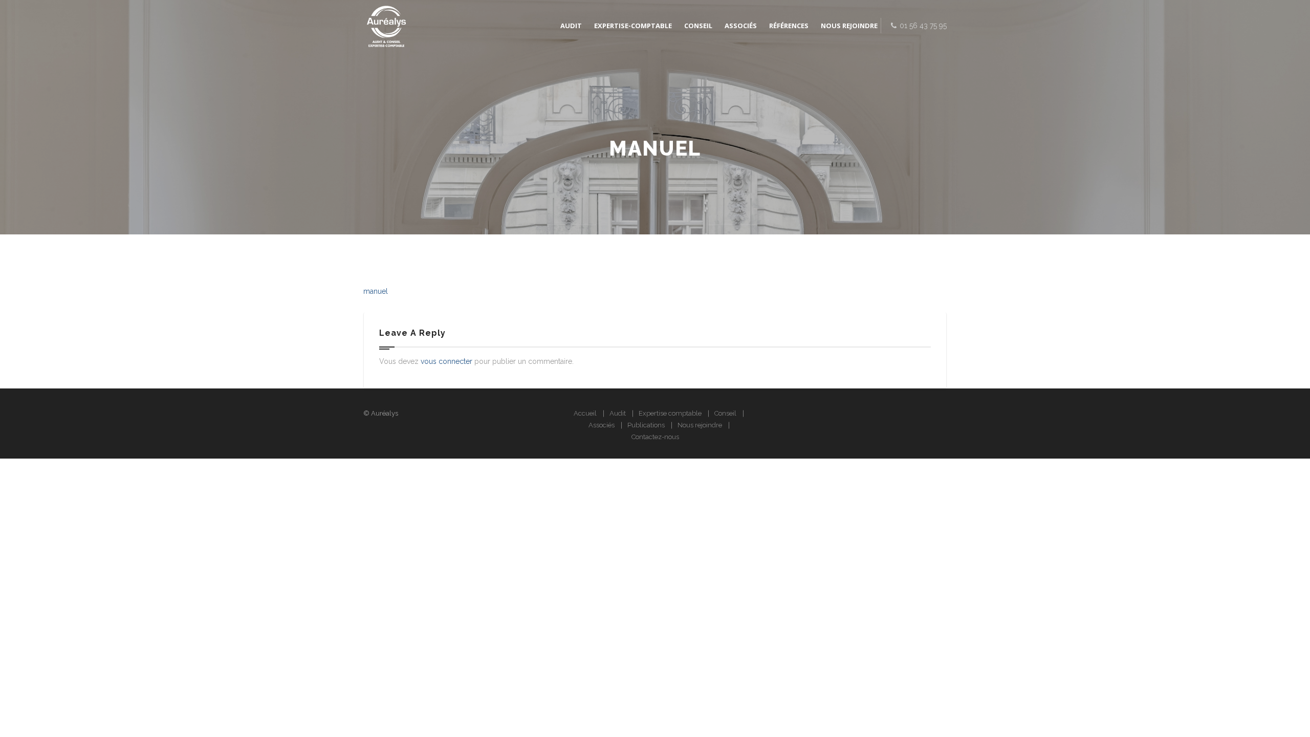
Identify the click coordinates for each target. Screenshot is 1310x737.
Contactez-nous (655, 437)
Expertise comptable (670, 413)
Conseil (725, 413)
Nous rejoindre (700, 425)
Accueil (585, 413)
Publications (646, 425)
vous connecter (446, 361)
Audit (617, 413)
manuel (375, 291)
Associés (601, 425)
